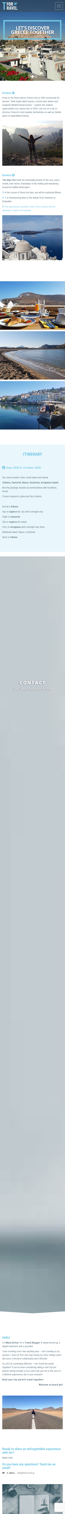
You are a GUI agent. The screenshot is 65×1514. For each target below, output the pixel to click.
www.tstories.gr (50, 1342)
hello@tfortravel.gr (26, 1473)
